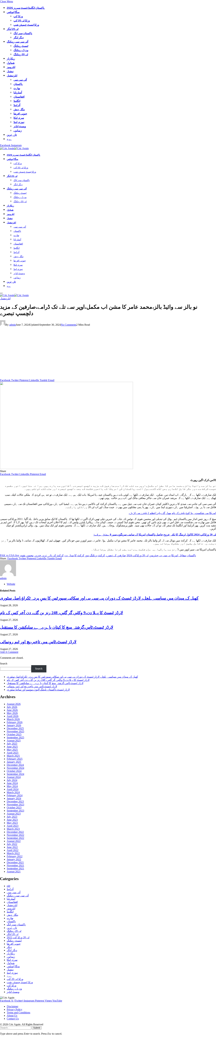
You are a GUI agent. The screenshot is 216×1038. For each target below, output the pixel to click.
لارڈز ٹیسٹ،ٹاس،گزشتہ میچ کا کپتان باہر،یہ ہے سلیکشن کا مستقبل (56, 627)
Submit (36, 1027)
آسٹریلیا (18, 92)
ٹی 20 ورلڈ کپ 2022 (18, 937)
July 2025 (12, 743)
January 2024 (14, 798)
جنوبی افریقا (20, 114)
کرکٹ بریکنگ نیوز (95, 555)
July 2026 (12, 707)
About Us (12, 1015)
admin (12, 324)
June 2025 (12, 746)
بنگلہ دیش (19, 109)
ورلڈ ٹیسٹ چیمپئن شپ (26, 25)
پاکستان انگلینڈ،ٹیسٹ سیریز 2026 (25, 8)
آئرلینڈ (17, 105)
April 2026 (12, 716)
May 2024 (12, 786)
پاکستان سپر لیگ (23, 33)
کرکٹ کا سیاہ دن (74, 555)
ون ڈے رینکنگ (21, 50)
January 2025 (14, 761)
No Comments (68, 324)
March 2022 (13, 853)
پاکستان (18, 84)
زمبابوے (18, 130)
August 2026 (14, 704)
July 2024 (12, 780)
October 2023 (14, 807)
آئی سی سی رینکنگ (17, 42)
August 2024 (14, 777)
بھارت (17, 88)
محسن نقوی (27, 555)
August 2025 (14, 740)
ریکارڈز (11, 59)
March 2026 (13, 719)
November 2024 (15, 768)
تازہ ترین (12, 135)
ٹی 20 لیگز (12, 29)
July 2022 (12, 844)
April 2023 (12, 825)
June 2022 (12, 847)
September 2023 (15, 810)
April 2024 (12, 789)
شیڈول (11, 63)
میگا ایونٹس (13, 12)
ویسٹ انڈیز (20, 126)
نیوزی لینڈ (19, 122)
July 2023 (12, 816)
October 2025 (14, 734)
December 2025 (15, 728)
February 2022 (14, 856)
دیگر (9, 947)
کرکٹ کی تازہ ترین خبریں (49, 555)
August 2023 (14, 813)
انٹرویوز (11, 67)
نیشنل (10, 71)
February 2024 (14, 795)
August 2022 (14, 841)
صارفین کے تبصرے (116, 555)
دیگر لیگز (19, 37)
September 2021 (15, 868)
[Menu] (1, 293)
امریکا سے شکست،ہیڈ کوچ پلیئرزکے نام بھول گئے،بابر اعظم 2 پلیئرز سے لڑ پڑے (172, 513)
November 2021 (15, 865)
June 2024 (12, 783)
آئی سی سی (20, 80)
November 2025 (15, 731)
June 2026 (12, 710)
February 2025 (14, 758)
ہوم (9, 139)
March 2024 (13, 792)
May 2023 (12, 822)
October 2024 (14, 771)
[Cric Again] (15, 148)
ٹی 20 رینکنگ (21, 54)
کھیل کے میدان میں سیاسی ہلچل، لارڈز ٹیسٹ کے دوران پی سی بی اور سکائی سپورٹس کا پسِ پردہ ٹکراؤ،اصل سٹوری (99, 598)
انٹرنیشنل (12, 75)
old (8, 885)
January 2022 (14, 859)
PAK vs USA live (9, 555)
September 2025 (15, 737)
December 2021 (15, 862)
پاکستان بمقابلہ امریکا (183, 555)
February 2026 (14, 722)
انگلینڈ (17, 101)
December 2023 (15, 801)
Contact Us (13, 1018)
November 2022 (15, 835)
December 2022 (15, 832)
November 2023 (15, 804)
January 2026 (14, 725)
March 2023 (13, 828)
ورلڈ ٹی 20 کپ (22, 20)
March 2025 (13, 755)
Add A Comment (9, 652)
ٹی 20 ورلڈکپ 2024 (137, 555)
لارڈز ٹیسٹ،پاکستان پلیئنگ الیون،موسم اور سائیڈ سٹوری (38, 689)
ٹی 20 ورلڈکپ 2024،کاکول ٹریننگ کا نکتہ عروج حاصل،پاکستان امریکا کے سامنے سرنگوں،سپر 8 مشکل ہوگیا (154, 534)
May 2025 (12, 749)
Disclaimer (12, 1006)
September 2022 (15, 838)
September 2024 (15, 774)
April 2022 (12, 850)
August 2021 (14, 871)
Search (3, 663)
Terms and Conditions (18, 1012)
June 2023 (12, 819)
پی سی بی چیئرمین (160, 555)
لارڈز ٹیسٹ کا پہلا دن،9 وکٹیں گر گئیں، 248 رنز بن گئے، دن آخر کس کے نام (61, 612)
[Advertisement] (108, 353)
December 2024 (15, 764)
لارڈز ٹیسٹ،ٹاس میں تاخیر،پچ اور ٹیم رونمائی (38, 642)
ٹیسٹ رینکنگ (21, 46)
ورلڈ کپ (18, 16)
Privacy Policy (14, 1009)
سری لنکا (19, 118)
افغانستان (19, 97)
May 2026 (12, 713)
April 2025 (12, 752)
